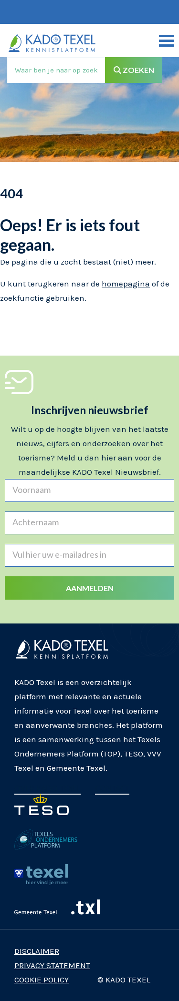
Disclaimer (36, 951)
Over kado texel (47, 788)
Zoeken (137, 69)
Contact (112, 788)
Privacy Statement (52, 965)
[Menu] (166, 40)
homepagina (126, 283)
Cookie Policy (41, 979)
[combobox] (56, 70)
